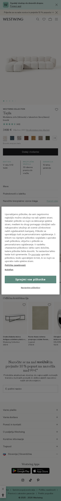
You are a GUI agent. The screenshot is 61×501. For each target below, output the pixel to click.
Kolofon (9, 269)
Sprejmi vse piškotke (30, 279)
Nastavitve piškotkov (30, 288)
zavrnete (35, 254)
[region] (30, 250)
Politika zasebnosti (15, 265)
